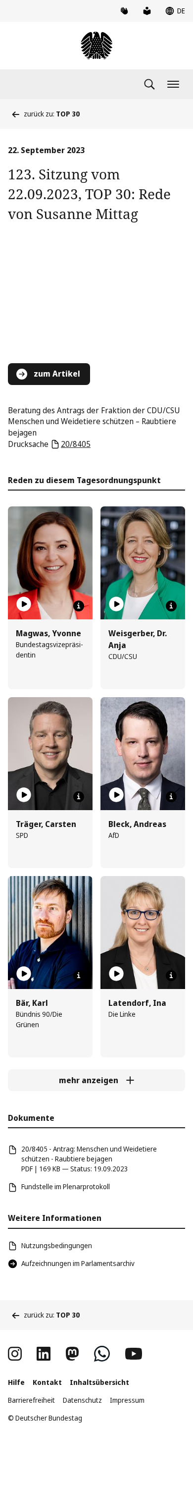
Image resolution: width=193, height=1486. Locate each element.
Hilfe (16, 1382)
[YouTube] (134, 1354)
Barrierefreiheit (31, 1400)
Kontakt (47, 1382)
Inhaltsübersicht (99, 1382)
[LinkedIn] (43, 1354)
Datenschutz (82, 1400)
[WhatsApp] (102, 1354)
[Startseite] (96, 45)
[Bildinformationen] (79, 606)
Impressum (127, 1400)
